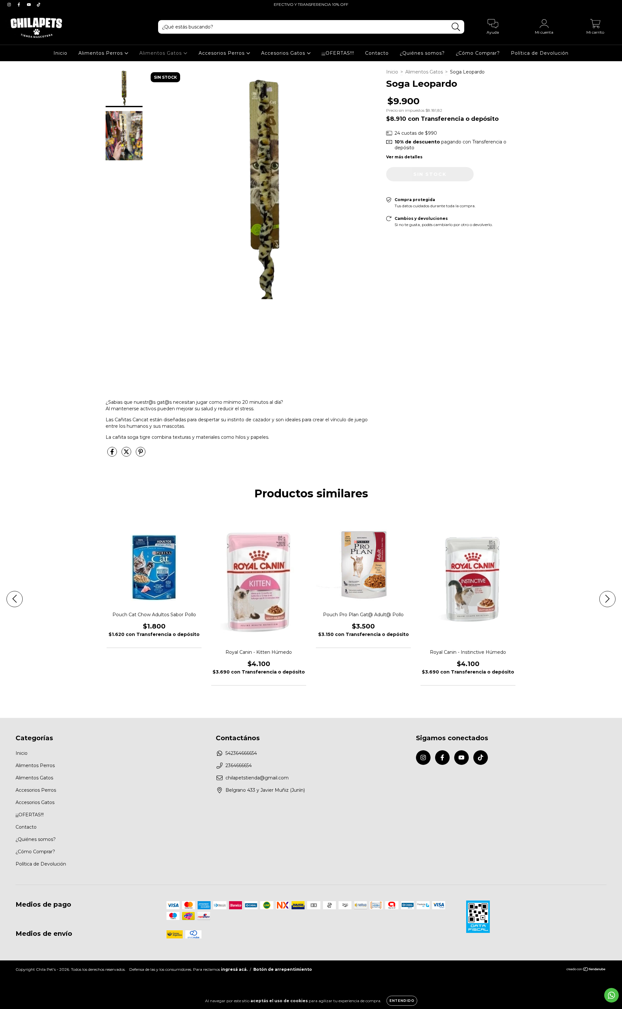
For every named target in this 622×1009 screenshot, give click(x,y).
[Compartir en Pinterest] (140, 455)
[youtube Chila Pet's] (29, 4)
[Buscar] (456, 27)
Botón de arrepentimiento (282, 969)
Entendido (401, 1001)
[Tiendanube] (586, 970)
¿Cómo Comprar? (478, 53)
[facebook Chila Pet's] (19, 4)
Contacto (377, 53)
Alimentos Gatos (161, 53)
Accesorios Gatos (284, 53)
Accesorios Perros (222, 53)
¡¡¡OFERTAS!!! (338, 53)
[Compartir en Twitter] (126, 455)
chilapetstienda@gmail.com (257, 778)
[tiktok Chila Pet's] (38, 4)
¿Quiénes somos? (422, 53)
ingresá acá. (234, 969)
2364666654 (238, 765)
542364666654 (241, 753)
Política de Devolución (540, 53)
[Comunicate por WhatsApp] (611, 995)
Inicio (60, 53)
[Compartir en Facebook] (112, 455)
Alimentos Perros (101, 53)
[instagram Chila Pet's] (10, 4)
